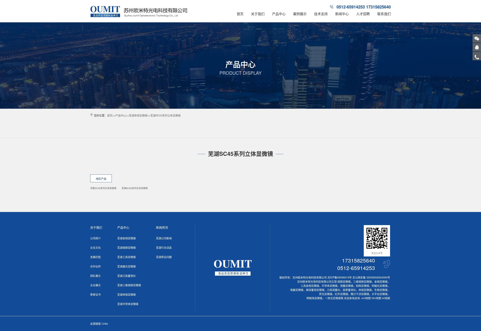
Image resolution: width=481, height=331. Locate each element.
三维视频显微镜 (362, 281)
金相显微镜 (380, 281)
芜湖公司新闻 (164, 238)
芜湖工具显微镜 (126, 257)
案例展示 (300, 13)
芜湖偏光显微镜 (126, 266)
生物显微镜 (380, 290)
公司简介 (95, 238)
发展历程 (95, 257)
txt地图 (386, 298)
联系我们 (384, 13)
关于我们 (258, 13)
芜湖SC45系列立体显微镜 (165, 115)
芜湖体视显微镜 (138, 115)
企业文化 (95, 247)
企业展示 (95, 285)
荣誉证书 (95, 294)
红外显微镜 (341, 294)
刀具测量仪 (333, 290)
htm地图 (376, 298)
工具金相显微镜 (310, 285)
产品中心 (279, 13)
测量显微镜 (346, 285)
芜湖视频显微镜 (126, 247)
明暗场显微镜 (314, 298)
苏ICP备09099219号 (339, 277)
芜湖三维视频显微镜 (129, 285)
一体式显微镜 (333, 298)
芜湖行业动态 (164, 247)
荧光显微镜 (325, 294)
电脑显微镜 (296, 290)
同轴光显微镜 (379, 285)
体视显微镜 (365, 290)
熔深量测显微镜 (315, 290)
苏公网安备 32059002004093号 (371, 277)
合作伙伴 (95, 266)
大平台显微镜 (379, 294)
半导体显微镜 (329, 285)
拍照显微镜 (362, 285)
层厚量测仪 (349, 290)
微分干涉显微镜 (360, 294)
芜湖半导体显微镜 (127, 304)
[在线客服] (477, 47)
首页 (240, 13)
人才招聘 (363, 13)
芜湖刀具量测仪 (126, 275)
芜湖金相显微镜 (126, 238)
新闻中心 (342, 13)
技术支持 (321, 13)
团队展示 (95, 275)
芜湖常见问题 (164, 257)
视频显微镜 (344, 281)
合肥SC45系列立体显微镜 (103, 188)
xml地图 (366, 298)
